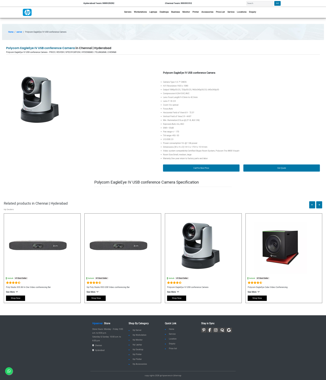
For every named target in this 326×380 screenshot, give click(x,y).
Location (172, 339)
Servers (127, 12)
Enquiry (252, 12)
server (19, 32)
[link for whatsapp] (9, 371)
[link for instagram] (216, 330)
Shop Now (15, 298)
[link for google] (229, 330)
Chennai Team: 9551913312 (178, 3)
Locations (242, 12)
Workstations (140, 12)
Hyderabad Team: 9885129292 (98, 3)
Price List (220, 12)
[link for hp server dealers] (27, 12)
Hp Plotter (137, 359)
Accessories (207, 12)
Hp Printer (137, 354)
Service (230, 12)
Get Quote (281, 168)
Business (175, 12)
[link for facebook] (209, 330)
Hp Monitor (137, 340)
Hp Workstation (139, 335)
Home (10, 32)
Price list (173, 348)
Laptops (153, 12)
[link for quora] (222, 330)
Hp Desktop (138, 349)
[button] (312, 205)
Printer (196, 12)
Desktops (164, 12)
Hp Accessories (140, 364)
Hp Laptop (137, 344)
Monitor (186, 12)
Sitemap (177, 375)
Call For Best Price (201, 168)
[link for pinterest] (203, 330)
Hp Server (137, 330)
